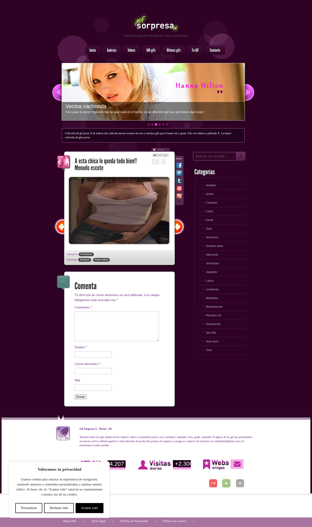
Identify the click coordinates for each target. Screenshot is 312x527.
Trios (209, 350)
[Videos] (130, 50)
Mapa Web (70, 521)
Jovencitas (212, 263)
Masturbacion (214, 306)
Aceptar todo (89, 508)
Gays (209, 228)
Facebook (179, 166)
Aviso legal (99, 521)
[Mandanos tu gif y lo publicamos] (194, 50)
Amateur (84, 259)
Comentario (83, 307)
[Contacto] (214, 50)
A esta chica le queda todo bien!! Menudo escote (63, 163)
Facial (209, 220)
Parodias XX (213, 315)
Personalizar (29, 508)
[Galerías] (111, 50)
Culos (209, 211)
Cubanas (211, 202)
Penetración (213, 324)
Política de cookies (174, 521)
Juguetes (211, 272)
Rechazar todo (59, 508)
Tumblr (179, 182)
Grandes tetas (214, 246)
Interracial (212, 254)
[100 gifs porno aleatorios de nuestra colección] (150, 50)
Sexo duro (212, 341)
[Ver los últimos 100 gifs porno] (172, 50)
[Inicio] (91, 50)
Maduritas (212, 298)
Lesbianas (212, 289)
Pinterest (179, 189)
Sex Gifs (211, 332)
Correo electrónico (87, 364)
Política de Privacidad (134, 521)
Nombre (80, 347)
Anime (210, 194)
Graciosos (86, 254)
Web (77, 380)
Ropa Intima (101, 259)
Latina (210, 280)
